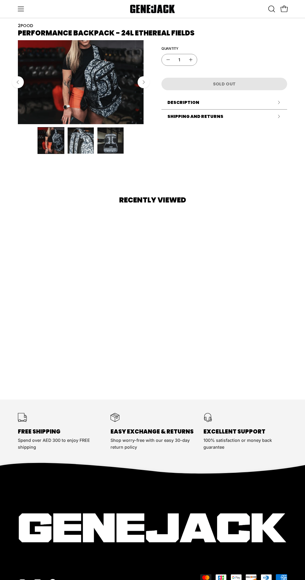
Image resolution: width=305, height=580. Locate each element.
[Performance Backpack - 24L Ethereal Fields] (51, 140)
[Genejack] (152, 9)
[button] (271, 9)
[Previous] (18, 82)
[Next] (144, 82)
